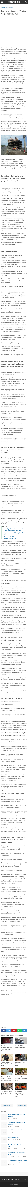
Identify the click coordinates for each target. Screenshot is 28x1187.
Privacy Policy (17, 1179)
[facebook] (3, 1030)
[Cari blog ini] (26, 2)
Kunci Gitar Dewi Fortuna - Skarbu (16, 1130)
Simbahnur (14, 2)
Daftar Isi (24, 1179)
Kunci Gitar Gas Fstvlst (13, 1137)
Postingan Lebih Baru (7, 1105)
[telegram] (24, 1030)
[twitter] (8, 1030)
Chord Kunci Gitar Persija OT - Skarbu (17, 1160)
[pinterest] (14, 1030)
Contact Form (9, 1179)
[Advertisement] (14, 31)
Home (3, 1179)
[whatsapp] (19, 1030)
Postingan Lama (22, 1105)
